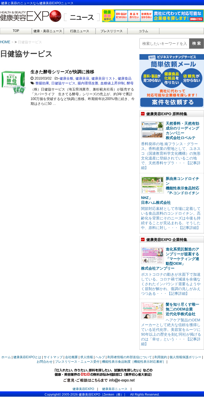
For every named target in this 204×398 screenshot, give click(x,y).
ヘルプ (100, 357)
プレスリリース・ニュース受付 (77, 362)
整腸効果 (42, 83)
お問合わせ (45, 362)
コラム (143, 31)
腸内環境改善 (88, 83)
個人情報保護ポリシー (185, 357)
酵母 (130, 83)
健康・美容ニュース (47, 31)
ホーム (6, 357)
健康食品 (124, 78)
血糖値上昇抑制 (112, 83)
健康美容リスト (103, 78)
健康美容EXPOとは (27, 357)
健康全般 (66, 78)
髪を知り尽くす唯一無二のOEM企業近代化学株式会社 (182, 309)
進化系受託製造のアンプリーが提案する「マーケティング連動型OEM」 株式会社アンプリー (170, 258)
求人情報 (86, 357)
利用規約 (160, 357)
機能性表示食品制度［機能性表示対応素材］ (134, 362)
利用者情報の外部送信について (129, 357)
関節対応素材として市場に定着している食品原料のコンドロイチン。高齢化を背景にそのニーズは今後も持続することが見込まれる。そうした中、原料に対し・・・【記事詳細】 (171, 218)
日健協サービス (63, 83)
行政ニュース (79, 31)
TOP (16, 31)
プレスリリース (111, 31)
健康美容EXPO (83, 389)
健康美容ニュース (115, 389)
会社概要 (71, 357)
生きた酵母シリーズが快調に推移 (62, 72)
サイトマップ (53, 357)
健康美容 (82, 78)
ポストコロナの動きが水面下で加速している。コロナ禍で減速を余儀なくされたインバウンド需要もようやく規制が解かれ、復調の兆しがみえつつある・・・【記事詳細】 (171, 284)
